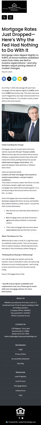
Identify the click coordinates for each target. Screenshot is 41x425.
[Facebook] (19, 418)
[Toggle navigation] (10, 17)
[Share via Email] (19, 79)
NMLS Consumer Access (20, 315)
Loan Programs (20, 376)
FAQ (20, 395)
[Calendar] (22, 418)
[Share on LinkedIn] (14, 79)
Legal (20, 349)
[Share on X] (9, 79)
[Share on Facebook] (4, 79)
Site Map (20, 363)
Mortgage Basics (20, 386)
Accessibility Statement (20, 359)
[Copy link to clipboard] (25, 79)
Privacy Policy (20, 354)
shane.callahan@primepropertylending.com (20, 336)
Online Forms (20, 390)
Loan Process (20, 381)
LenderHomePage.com (27, 422)
